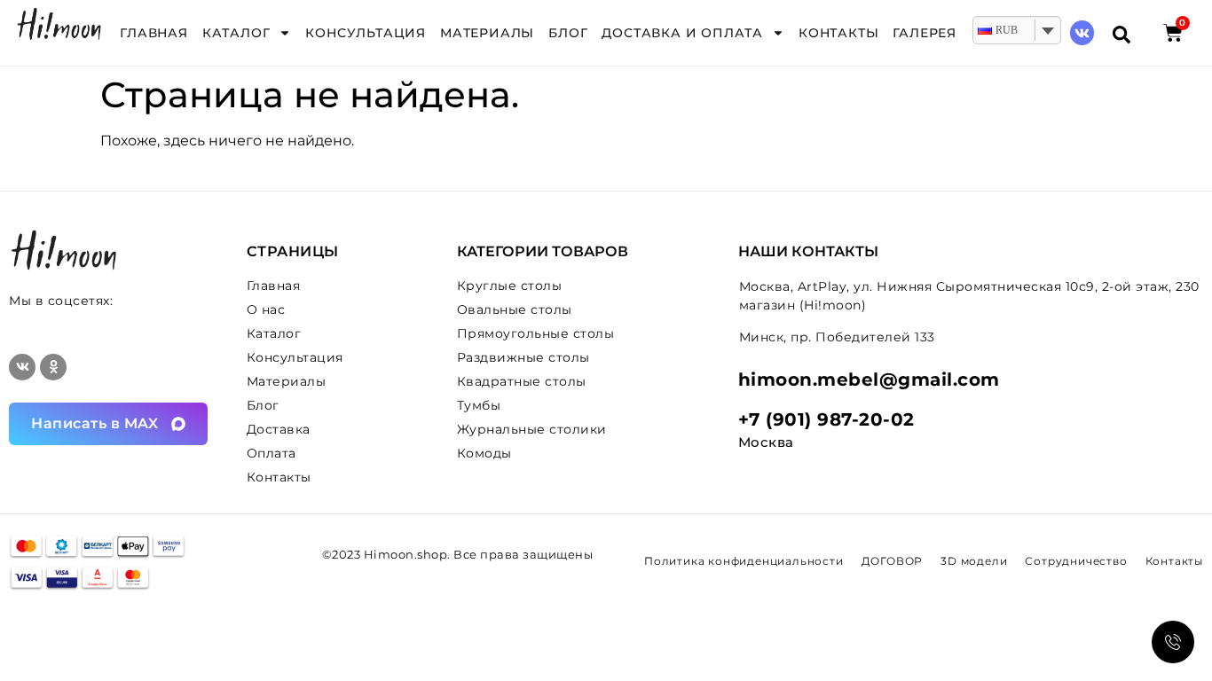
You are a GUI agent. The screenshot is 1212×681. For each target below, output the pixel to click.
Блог (567, 33)
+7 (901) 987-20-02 (826, 419)
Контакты (838, 33)
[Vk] (1082, 32)
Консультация (365, 33)
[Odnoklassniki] (53, 367)
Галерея (924, 33)
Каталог (236, 33)
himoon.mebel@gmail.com (869, 379)
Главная (154, 33)
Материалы (487, 33)
